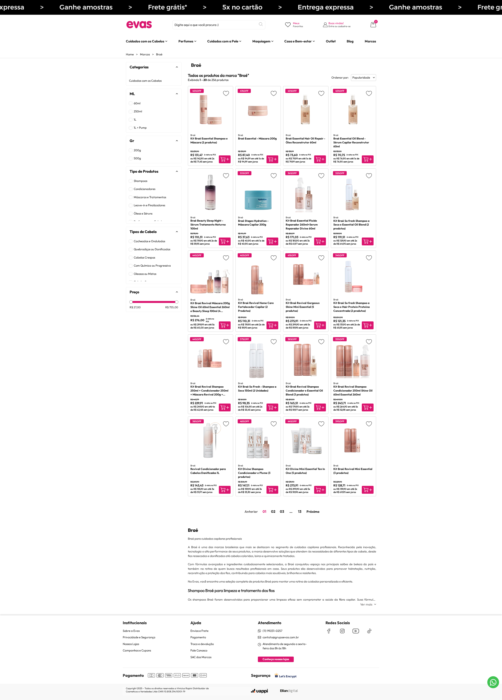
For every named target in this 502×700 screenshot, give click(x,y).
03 (282, 511)
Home (130, 54)
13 (299, 511)
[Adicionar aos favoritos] (226, 93)
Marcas (145, 54)
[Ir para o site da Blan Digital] (289, 691)
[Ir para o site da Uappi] (259, 691)
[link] (145, 41)
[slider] (131, 302)
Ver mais (366, 604)
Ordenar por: (340, 77)
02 (273, 511)
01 (264, 511)
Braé (159, 54)
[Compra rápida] (225, 159)
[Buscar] (260, 24)
